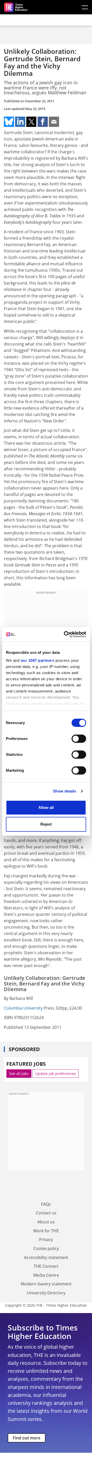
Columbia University (23, 1008)
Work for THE (46, 1231)
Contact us (46, 1213)
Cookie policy (46, 1248)
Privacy (46, 1239)
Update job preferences (55, 1073)
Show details (64, 791)
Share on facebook (43, 122)
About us (46, 1222)
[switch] (79, 739)
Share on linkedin (20, 122)
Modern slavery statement (46, 1284)
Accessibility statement (46, 1257)
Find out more (26, 1438)
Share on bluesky (9, 122)
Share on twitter (31, 122)
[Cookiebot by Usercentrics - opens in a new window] (65, 634)
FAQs (46, 1204)
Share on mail (54, 122)
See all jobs (19, 1073)
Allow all (46, 807)
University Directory (46, 1293)
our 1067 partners (37, 660)
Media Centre (46, 1275)
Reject (46, 824)
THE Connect (46, 1266)
